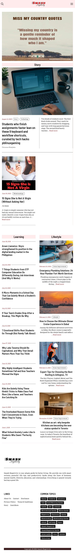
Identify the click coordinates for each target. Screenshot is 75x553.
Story (15, 119)
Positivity (55, 514)
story (55, 534)
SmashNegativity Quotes (50, 530)
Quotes (63, 514)
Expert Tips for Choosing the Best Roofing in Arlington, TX (56, 373)
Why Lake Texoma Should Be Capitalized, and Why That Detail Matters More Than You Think (17, 350)
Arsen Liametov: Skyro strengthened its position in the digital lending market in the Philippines (17, 250)
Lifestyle (55, 317)
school (43, 522)
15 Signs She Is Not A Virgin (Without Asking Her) (16, 200)
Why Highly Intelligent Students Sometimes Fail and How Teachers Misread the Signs (18, 371)
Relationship (46, 518)
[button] (2, 4)
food (43, 503)
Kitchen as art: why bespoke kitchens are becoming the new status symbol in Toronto (56, 425)
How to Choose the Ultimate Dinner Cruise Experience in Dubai (56, 322)
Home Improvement (59, 266)
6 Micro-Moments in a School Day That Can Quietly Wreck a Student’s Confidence (18, 295)
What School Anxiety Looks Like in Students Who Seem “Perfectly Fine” (18, 435)
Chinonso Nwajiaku (9, 147)
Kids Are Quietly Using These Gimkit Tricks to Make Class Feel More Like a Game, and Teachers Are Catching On (17, 393)
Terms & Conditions (25, 502)
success (62, 534)
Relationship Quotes (61, 518)
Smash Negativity (47, 526)
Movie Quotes (64, 511)
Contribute (14, 505)
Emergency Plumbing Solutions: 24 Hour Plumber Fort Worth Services (56, 272)
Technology (24, 119)
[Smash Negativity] (38, 4)
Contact (16, 498)
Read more (53, 131)
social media (46, 534)
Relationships (18, 193)
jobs (50, 507)
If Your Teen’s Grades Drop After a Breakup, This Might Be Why (18, 314)
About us (7, 498)
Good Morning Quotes (55, 503)
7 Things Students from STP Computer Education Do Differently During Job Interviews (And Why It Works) (18, 274)
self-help (52, 522)
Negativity (45, 514)
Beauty (43, 499)
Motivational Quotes (48, 511)
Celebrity (52, 499)
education (61, 499)
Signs (60, 522)
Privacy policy (10, 502)
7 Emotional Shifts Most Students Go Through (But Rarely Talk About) (18, 332)
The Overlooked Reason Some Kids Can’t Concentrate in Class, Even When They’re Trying (18, 414)
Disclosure (25, 498)
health (43, 507)
